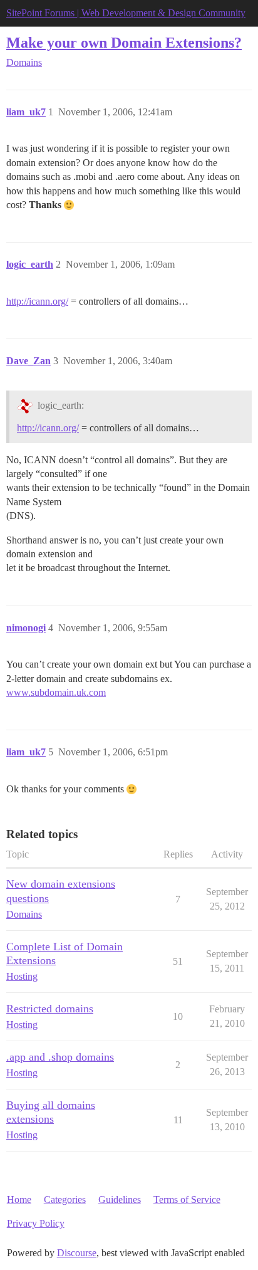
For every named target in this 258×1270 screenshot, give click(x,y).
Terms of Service (186, 1199)
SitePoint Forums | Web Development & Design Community (125, 13)
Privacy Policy (35, 1223)
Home (19, 1199)
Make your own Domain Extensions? (124, 42)
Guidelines (119, 1199)
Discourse (76, 1252)
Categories (65, 1199)
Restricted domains (49, 1008)
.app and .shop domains (60, 1057)
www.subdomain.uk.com (56, 692)
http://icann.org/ (37, 301)
